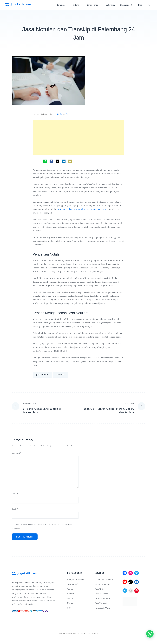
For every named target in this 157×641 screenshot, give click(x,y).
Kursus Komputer (103, 584)
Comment (16, 453)
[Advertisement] (78, 137)
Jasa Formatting (102, 603)
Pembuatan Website (104, 579)
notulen (60, 374)
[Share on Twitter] (57, 161)
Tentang (75, 5)
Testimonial (110, 5)
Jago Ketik (57, 114)
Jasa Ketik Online (103, 608)
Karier (70, 603)
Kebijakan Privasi (75, 579)
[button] (150, 634)
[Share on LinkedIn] (63, 161)
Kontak (70, 594)
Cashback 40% (126, 5)
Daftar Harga (92, 5)
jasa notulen (79, 209)
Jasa (68, 114)
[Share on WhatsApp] (45, 161)
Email (15, 509)
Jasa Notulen (101, 589)
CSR (69, 608)
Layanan (61, 5)
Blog (140, 5)
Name (15, 494)
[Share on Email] (70, 161)
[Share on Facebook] (51, 161)
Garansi (70, 598)
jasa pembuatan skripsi (97, 209)
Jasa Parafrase (101, 594)
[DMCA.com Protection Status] (130, 605)
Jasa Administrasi (103, 598)
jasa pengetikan (65, 209)
